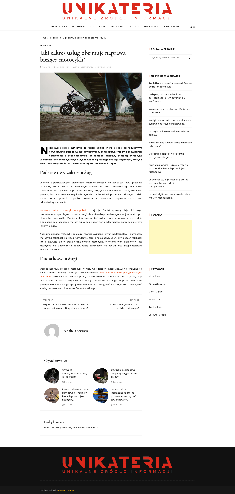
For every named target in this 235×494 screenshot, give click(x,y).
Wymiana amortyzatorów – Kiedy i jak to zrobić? (75, 373)
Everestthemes (66, 490)
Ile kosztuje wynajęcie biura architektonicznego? (124, 306)
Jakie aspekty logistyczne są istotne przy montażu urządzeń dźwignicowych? (168, 183)
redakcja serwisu (85, 67)
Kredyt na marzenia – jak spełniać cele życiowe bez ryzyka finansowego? (170, 122)
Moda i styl (133, 26)
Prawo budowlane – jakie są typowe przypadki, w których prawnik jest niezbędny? (168, 168)
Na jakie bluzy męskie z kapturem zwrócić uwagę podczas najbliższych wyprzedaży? (65, 306)
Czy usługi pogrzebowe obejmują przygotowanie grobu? (124, 373)
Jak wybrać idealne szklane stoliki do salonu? (169, 133)
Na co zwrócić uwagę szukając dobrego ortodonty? (170, 144)
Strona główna (59, 26)
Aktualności (78, 26)
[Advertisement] (170, 237)
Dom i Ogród (116, 26)
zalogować (61, 427)
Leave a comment (105, 67)
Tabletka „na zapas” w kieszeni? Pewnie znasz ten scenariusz (170, 85)
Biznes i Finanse (97, 26)
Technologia (151, 26)
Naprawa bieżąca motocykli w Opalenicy (64, 210)
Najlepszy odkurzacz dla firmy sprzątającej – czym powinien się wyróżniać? (167, 98)
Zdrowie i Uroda (170, 26)
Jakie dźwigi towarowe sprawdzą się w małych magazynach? (169, 196)
